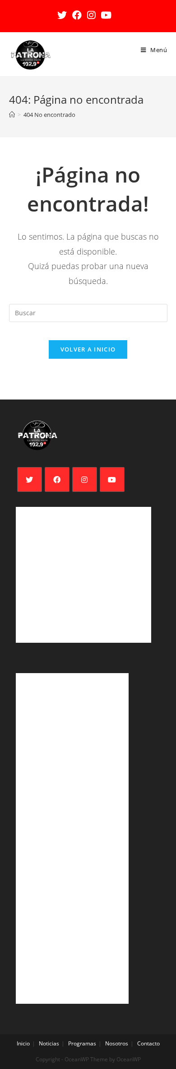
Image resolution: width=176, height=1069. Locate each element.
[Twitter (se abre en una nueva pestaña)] (63, 15)
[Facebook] (57, 479)
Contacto (148, 1043)
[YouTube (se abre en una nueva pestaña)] (106, 15)
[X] (29, 479)
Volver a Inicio (88, 349)
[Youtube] (112, 479)
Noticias (49, 1043)
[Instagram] (84, 479)
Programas (82, 1043)
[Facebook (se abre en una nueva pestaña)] (76, 15)
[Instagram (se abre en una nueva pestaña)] (91, 15)
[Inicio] (12, 115)
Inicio (23, 1043)
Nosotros (116, 1043)
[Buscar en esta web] (88, 312)
